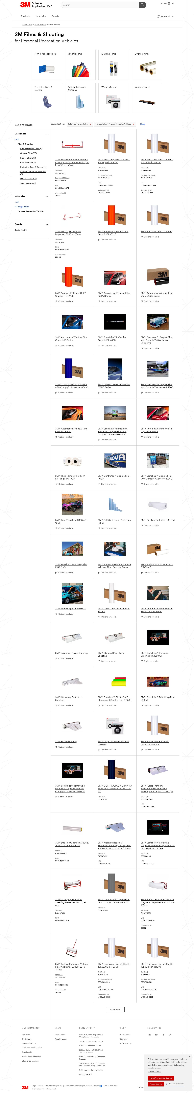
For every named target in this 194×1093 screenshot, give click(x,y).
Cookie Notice (154, 1072)
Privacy (40, 1086)
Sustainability (27, 1052)
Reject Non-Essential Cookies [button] (161, 1078)
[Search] (142, 5)
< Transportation (22, 207)
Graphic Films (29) (28, 153)
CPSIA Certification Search (90, 1046)
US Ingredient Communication (91, 1070)
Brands (55, 16)
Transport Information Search (91, 1041)
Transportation (78, 124)
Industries (41, 16)
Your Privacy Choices (91, 1086)
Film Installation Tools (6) (31, 149)
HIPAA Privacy (50, 1086)
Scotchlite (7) (21, 230)
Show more (115, 1010)
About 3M (26, 1035)
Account (166, 16)
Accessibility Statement (73, 1086)
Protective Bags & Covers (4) (33, 167)
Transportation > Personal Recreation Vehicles (113, 124)
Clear (142, 124)
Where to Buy (125, 1043)
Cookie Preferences (111, 1086)
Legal (34, 1086)
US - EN (164, 4)
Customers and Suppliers (32, 1048)
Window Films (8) (28, 183)
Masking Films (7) (28, 158)
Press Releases (61, 1039)
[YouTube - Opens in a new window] (156, 1035)
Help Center (125, 1035)
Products (25, 16)
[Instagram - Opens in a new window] (170, 1035)
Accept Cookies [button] (156, 1084)
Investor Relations (29, 1043)
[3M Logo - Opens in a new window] (36, 5)
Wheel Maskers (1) (28, 179)
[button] (174, 1084)
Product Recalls (85, 1074)
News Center (60, 1035)
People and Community (31, 1057)
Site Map (124, 1039)
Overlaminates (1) (28, 163)
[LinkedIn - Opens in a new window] (149, 1035)
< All (16, 140)
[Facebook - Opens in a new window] (163, 1035)
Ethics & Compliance (30, 1061)
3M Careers (26, 1039)
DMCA (60, 1086)
